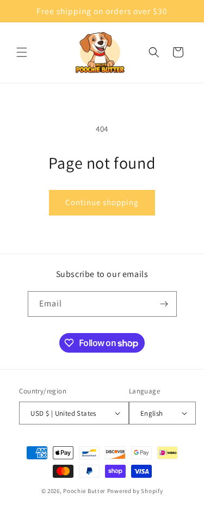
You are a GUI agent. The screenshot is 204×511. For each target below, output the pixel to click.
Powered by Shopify (135, 491)
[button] (22, 52)
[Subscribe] (164, 304)
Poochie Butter (84, 491)
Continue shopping (102, 202)
